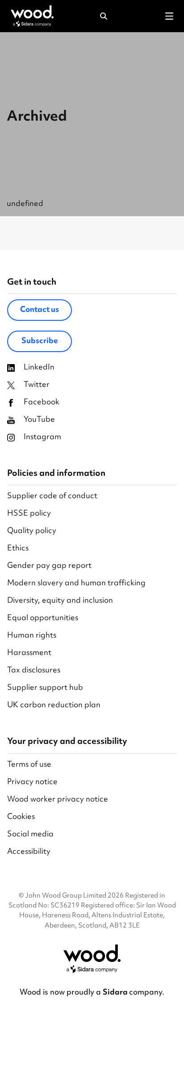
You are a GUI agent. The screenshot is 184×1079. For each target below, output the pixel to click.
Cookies (21, 817)
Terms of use (29, 765)
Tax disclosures (33, 671)
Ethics (18, 549)
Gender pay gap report (49, 566)
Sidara (116, 992)
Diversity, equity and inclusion (60, 601)
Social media (30, 835)
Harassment (29, 653)
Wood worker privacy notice (57, 800)
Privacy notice (32, 783)
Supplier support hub (45, 688)
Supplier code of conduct (52, 497)
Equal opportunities (42, 619)
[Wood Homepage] (32, 16)
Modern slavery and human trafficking (76, 584)
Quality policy (31, 531)
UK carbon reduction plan (53, 706)
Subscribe (39, 341)
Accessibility (28, 852)
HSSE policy (29, 514)
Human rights (31, 636)
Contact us (39, 310)
